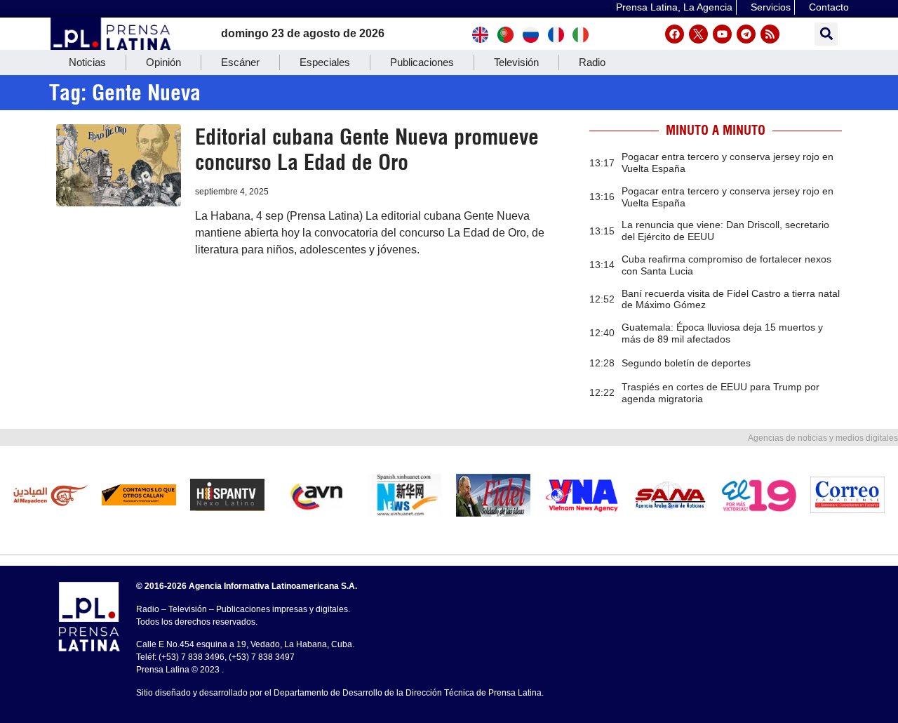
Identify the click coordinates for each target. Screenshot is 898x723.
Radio (592, 62)
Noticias (87, 62)
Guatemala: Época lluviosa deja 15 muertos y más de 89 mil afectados (722, 333)
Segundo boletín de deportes (686, 363)
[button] (826, 34)
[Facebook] (674, 34)
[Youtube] (722, 34)
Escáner (240, 62)
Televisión (516, 62)
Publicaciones (422, 62)
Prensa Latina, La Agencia (674, 7)
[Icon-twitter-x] (698, 34)
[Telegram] (746, 34)
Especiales (325, 62)
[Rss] (769, 34)
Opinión (163, 62)
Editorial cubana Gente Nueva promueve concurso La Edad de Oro (367, 149)
